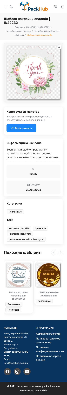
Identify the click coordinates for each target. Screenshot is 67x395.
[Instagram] (17, 371)
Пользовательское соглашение (48, 340)
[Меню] (5, 7)
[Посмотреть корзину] (55, 6)
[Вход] (61, 6)
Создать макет (23, 128)
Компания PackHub (48, 333)
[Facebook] (7, 371)
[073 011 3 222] (11, 6)
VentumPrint (41, 390)
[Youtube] (27, 371)
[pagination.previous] (53, 252)
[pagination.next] (60, 252)
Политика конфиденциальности (50, 349)
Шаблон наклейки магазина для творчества (18, 295)
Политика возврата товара (48, 358)
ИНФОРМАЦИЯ (45, 327)
